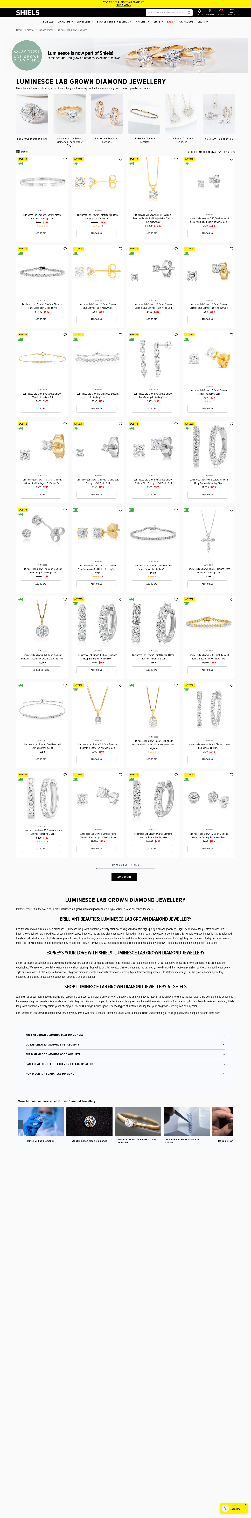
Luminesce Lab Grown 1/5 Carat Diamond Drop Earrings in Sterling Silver (153, 395)
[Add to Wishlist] (65, 159)
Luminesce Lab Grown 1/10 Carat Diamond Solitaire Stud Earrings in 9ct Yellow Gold (42, 481)
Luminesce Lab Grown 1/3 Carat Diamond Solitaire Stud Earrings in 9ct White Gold (153, 481)
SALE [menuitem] (170, 21)
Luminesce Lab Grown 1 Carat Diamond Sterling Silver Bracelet (42, 746)
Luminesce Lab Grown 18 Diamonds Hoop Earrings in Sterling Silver (42, 832)
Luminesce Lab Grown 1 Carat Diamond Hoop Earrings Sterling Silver (209, 746)
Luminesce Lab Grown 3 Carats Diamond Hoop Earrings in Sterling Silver (209, 481)
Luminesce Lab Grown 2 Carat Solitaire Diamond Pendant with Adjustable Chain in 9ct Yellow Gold (153, 218)
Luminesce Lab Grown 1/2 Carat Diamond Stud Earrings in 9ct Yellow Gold (98, 306)
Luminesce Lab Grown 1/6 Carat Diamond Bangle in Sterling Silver (42, 216)
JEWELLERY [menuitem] (83, 21)
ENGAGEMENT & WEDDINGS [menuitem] (113, 21)
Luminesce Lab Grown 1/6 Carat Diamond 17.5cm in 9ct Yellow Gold (42, 395)
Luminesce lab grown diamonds (72, 30)
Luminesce (42, 211)
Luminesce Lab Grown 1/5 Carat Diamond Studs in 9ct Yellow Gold (209, 392)
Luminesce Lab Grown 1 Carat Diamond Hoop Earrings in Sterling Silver (153, 656)
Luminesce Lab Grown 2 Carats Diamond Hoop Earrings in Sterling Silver (153, 835)
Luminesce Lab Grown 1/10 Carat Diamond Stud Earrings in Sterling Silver (42, 570)
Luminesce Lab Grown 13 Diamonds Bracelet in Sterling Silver (97, 395)
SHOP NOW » (86, 5)
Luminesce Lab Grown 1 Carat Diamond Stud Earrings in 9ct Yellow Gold (97, 216)
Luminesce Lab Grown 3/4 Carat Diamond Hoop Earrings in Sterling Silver (97, 656)
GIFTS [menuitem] (157, 21)
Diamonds (29, 30)
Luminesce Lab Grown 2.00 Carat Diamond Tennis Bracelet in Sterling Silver (42, 306)
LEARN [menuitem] (201, 21)
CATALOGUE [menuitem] (186, 21)
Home (19, 30)
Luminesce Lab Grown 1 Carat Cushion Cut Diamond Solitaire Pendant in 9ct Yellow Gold (153, 742)
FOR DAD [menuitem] (48, 21)
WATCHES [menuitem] (141, 21)
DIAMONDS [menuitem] (64, 21)
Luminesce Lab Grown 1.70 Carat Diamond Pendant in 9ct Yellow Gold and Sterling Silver (42, 656)
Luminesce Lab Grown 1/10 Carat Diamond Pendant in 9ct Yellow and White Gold (97, 746)
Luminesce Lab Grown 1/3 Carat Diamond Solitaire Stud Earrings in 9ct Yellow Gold (209, 306)
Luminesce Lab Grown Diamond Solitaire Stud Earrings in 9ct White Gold (97, 481)
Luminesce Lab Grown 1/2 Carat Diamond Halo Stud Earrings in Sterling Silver (209, 835)
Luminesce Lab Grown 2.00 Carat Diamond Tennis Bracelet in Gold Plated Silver (209, 656)
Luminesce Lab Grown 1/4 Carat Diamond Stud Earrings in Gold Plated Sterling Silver (97, 567)
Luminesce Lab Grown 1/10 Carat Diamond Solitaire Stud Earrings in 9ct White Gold (153, 306)
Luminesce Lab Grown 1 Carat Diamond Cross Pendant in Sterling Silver (209, 570)
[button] (204, 152)
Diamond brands (45, 30)
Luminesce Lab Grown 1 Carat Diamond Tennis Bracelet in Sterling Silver (153, 567)
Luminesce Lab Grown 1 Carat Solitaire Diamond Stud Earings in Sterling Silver (98, 835)
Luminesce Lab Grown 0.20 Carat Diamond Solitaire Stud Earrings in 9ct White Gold (209, 220)
